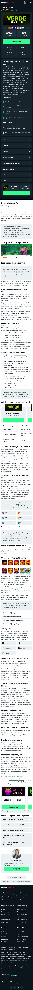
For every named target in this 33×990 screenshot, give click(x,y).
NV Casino (4, 936)
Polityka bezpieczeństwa (7, 917)
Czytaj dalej (21, 869)
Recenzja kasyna (8, 811)
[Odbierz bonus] (16, 19)
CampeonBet (4, 934)
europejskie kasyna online (16, 780)
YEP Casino (4, 941)
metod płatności (11, 480)
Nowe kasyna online (21, 919)
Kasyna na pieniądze (21, 914)
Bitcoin (22, 517)
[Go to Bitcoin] (18, 28)
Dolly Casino (4, 939)
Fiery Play (3, 931)
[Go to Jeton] (9, 28)
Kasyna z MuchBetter (22, 936)
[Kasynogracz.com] (7, 2)
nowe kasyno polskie (12, 213)
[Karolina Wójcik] (16, 854)
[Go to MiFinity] (12, 28)
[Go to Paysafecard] (15, 28)
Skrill (6, 512)
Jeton (21, 512)
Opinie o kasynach (21, 909)
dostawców (4, 637)
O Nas (3, 909)
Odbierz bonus (16, 41)
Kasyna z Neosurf (21, 939)
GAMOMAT (7, 653)
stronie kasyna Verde (20, 355)
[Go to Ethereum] (20, 28)
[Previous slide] (4, 252)
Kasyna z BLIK (20, 931)
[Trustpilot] (14, 975)
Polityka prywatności (6, 914)
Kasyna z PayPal (20, 934)
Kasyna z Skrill (20, 941)
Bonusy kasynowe (21, 922)
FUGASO (22, 648)
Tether (22, 523)
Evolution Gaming (24, 643)
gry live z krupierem (18, 584)
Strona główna (6, 881)
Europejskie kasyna (21, 917)
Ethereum (7, 523)
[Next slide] (28, 252)
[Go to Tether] (23, 28)
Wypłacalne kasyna (21, 911)
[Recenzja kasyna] (13, 791)
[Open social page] (11, 987)
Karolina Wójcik (16, 861)
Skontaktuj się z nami (6, 911)
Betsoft (7, 643)
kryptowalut (4, 484)
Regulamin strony (5, 919)
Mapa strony (4, 922)
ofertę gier (14, 578)
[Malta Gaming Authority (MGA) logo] (5, 975)
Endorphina (7, 648)
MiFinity (7, 517)
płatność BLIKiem (12, 759)
